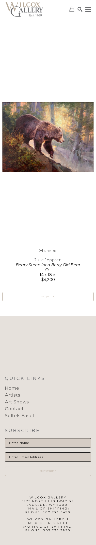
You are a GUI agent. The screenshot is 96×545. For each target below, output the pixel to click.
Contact (14, 409)
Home (12, 388)
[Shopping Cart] (71, 9)
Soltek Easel (19, 415)
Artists (12, 395)
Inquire (48, 296)
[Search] (80, 9)
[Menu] (88, 9)
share (49, 251)
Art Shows (17, 402)
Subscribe (48, 471)
